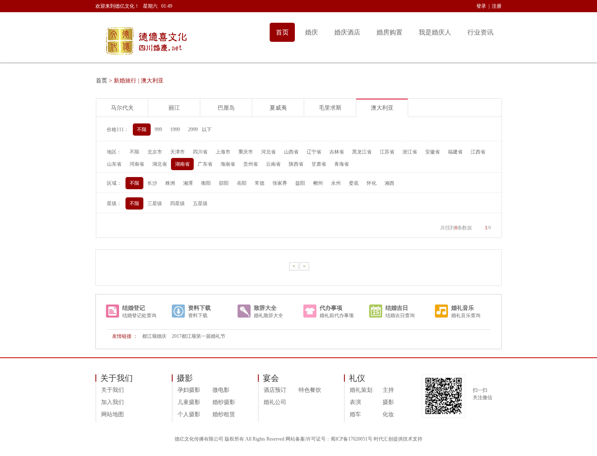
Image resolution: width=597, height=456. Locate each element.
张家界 (280, 183)
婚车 (355, 414)
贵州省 (250, 164)
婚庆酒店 (347, 32)
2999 (193, 129)
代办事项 (331, 308)
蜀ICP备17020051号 (351, 439)
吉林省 (336, 152)
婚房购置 (389, 32)
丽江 (174, 108)
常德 (259, 183)
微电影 (220, 390)
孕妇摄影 (188, 390)
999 (158, 129)
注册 (497, 6)
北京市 (154, 152)
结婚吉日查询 (400, 315)
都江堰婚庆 (154, 336)
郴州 (318, 183)
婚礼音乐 (462, 308)
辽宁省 (314, 152)
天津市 (177, 152)
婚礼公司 (275, 402)
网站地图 (112, 414)
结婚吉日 (396, 308)
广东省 (205, 164)
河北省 (268, 152)
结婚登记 (133, 308)
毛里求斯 (330, 108)
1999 (175, 129)
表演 (355, 402)
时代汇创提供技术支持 (398, 439)
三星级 (154, 203)
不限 (142, 129)
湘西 (389, 183)
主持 (388, 390)
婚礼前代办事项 (337, 315)
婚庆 (311, 32)
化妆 (388, 414)
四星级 (177, 203)
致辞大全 (265, 308)
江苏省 (387, 152)
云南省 (273, 164)
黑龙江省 (362, 152)
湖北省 (159, 164)
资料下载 (199, 308)
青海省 (341, 164)
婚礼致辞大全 (268, 315)
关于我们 (112, 390)
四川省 (200, 152)
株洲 (170, 183)
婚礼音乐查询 (465, 315)
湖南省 (182, 164)
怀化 (371, 183)
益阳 (300, 183)
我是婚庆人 (435, 32)
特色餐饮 (309, 390)
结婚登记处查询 (139, 315)
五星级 (200, 203)
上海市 (223, 152)
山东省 (114, 164)
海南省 (228, 164)
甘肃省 (318, 164)
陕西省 (296, 164)
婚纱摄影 (223, 402)
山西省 (291, 152)
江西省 (478, 152)
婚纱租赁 (223, 414)
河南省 (137, 164)
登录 (481, 6)
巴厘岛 (226, 108)
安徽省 (432, 152)
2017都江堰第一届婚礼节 (198, 336)
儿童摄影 (188, 402)
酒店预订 (275, 390)
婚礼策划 (361, 390)
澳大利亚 (382, 108)
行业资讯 (480, 32)
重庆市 (245, 152)
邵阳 (224, 183)
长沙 (152, 183)
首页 (282, 32)
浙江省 (409, 152)
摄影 (388, 402)
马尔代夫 (122, 108)
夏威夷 (278, 108)
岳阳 (242, 183)
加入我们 (112, 402)
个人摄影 (188, 414)
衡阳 (206, 183)
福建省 (455, 152)
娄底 (354, 183)
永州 (336, 183)
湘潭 (188, 183)
